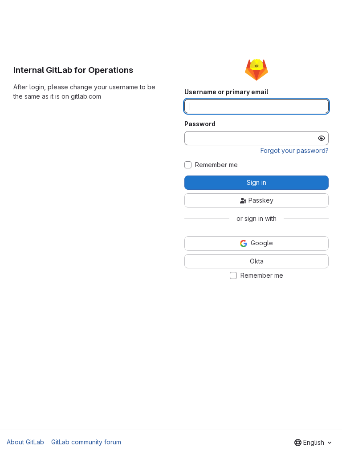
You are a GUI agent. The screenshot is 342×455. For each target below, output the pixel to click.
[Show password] (321, 138)
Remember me (216, 164)
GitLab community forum (86, 442)
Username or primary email (226, 92)
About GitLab (25, 442)
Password (200, 124)
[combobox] (312, 442)
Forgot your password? (295, 150)
